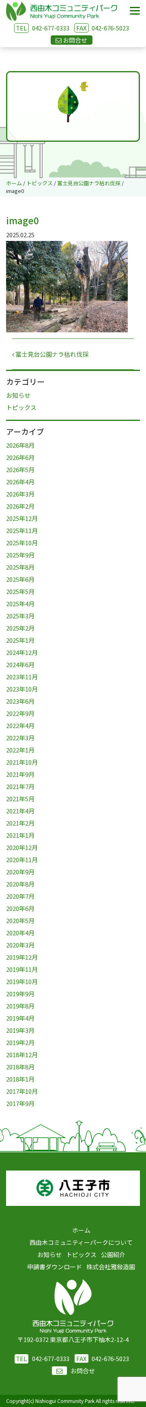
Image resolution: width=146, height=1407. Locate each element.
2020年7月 (20, 896)
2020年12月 (22, 847)
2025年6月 (20, 579)
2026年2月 (20, 506)
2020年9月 (20, 871)
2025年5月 (20, 591)
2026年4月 (20, 481)
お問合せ (83, 1370)
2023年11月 (22, 676)
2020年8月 (20, 884)
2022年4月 (20, 725)
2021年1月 (20, 835)
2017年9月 (20, 1103)
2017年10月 (22, 1091)
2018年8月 (20, 1066)
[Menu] (135, 11)
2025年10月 (22, 542)
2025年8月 (20, 567)
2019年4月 (20, 1018)
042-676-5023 (102, 28)
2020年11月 (22, 859)
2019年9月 (20, 993)
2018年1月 (20, 1079)
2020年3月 (20, 945)
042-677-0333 (50, 28)
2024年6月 (20, 664)
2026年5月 (20, 469)
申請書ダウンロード (54, 1266)
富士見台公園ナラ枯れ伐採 (51, 354)
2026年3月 (20, 494)
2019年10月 (22, 981)
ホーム (81, 1230)
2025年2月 (20, 628)
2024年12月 (22, 652)
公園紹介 (113, 1254)
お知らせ (18, 395)
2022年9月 (20, 713)
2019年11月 (22, 969)
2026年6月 (20, 457)
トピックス (21, 407)
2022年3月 (20, 737)
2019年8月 (20, 1006)
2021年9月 (20, 774)
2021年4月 (20, 810)
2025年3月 (20, 615)
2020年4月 (20, 932)
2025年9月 (20, 555)
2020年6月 (20, 908)
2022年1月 (20, 750)
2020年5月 (20, 920)
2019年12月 (22, 957)
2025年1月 (20, 640)
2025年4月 (20, 603)
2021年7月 (20, 786)
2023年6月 (20, 701)
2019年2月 (20, 1042)
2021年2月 (20, 823)
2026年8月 (20, 445)
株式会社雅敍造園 (110, 1266)
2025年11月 (22, 530)
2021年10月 (22, 762)
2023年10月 (22, 689)
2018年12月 (22, 1054)
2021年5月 (20, 798)
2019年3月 (20, 1030)
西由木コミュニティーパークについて (81, 1242)
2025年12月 (22, 518)
